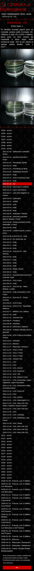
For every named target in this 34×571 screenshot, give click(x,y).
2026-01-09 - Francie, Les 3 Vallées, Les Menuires (16, 485)
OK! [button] (17, 567)
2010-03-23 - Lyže (9, 204)
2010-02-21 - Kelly (10, 181)
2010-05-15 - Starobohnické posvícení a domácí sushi (17, 276)
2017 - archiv (6, 454)
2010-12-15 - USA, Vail (11, 374)
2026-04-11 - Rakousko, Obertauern (16, 542)
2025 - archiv (6, 478)
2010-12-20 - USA (9, 394)
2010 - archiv (26, 14)
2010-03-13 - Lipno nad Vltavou (14, 190)
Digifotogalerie (13, 9)
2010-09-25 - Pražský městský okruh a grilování (17, 331)
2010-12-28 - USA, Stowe (12, 423)
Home (3, 14)
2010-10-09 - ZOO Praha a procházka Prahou (17, 336)
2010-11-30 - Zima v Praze (13, 353)
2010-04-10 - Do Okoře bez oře (14, 239)
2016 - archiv (6, 451)
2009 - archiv (6, 146)
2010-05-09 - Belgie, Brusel (13, 269)
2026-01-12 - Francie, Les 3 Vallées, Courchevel (16, 499)
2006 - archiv (6, 136)
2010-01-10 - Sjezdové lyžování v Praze (15, 158)
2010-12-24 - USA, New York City (15, 409)
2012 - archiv (6, 438)
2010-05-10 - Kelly (10, 272)
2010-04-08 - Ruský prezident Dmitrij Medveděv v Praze (16, 223)
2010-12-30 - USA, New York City (15, 429)
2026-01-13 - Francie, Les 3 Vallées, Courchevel (16, 504)
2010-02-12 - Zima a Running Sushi (16, 178)
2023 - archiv (6, 472)
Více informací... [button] (8, 563)
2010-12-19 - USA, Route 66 (13, 391)
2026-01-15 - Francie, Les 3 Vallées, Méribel (16, 515)
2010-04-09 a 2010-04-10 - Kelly (15, 236)
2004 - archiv (6, 130)
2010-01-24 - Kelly (10, 166)
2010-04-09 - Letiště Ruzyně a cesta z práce (17, 232)
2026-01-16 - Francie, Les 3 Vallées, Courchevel (16, 521)
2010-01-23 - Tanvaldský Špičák (15, 163)
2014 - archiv (6, 444)
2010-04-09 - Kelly (10, 228)
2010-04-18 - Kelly (10, 248)
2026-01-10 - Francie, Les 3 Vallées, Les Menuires (16, 490)
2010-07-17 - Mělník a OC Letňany (16, 311)
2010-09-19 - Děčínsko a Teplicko (15, 327)
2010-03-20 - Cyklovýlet (12, 198)
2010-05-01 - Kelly (10, 263)
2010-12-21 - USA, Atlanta (12, 397)
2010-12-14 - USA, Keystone (13, 371)
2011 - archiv (6, 435)
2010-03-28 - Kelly (10, 211)
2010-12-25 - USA (9, 412)
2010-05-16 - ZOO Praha (12, 280)
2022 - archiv (6, 469)
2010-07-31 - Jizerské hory (13, 318)
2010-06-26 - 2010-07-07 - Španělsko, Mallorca (17, 307)
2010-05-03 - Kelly (10, 266)
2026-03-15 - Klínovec (10, 539)
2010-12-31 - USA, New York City (15, 432)
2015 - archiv (6, 448)
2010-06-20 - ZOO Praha (12, 303)
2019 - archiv (6, 460)
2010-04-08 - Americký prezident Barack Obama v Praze (15, 218)
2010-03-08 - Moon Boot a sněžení (16, 187)
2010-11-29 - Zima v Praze (13, 350)
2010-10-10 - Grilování (11, 341)
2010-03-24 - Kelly (10, 207)
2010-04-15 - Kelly (10, 242)
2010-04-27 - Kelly (10, 260)
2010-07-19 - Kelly (10, 315)
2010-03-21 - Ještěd (10, 201)
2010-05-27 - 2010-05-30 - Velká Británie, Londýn (15, 288)
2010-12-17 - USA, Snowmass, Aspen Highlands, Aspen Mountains (17, 381)
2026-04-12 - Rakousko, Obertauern (16, 545)
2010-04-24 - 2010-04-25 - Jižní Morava (15, 252)
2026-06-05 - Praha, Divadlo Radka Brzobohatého (15, 550)
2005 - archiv (6, 133)
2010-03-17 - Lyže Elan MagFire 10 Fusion (16, 194)
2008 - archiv (6, 143)
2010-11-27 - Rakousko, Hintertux (15, 347)
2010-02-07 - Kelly (10, 175)
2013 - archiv (6, 441)
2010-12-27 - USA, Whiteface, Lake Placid (16, 419)
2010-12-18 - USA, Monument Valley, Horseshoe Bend (17, 387)
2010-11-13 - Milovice (11, 344)
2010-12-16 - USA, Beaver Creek (15, 377)
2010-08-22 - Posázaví (11, 321)
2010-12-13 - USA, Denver (13, 368)
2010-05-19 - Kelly (10, 283)
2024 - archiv (6, 475)
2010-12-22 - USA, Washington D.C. (16, 400)
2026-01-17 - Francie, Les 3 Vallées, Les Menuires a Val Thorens (16, 526)
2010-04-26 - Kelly (10, 257)
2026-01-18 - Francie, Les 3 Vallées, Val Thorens (16, 532)
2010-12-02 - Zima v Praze (13, 356)
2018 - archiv (6, 457)
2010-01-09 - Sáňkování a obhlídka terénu (16, 153)
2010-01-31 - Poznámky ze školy (15, 169)
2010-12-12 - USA (9, 365)
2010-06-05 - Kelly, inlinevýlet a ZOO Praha (16, 293)
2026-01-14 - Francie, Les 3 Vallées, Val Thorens (16, 510)
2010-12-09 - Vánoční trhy (12, 359)
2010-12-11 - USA (9, 362)
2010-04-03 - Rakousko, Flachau (15, 214)
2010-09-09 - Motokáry (11, 324)
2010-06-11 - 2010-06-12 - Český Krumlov (15, 299)
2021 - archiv (6, 466)
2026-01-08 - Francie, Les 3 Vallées (15, 481)
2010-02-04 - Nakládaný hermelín (15, 172)
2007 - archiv (6, 139)
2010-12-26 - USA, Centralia (13, 415)
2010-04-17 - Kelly (10, 245)
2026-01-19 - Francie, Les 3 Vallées (15, 536)
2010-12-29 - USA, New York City (15, 426)
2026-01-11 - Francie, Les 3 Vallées (15, 495)
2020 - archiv (6, 463)
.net (19, 4)
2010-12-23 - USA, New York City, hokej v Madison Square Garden (15, 404)
